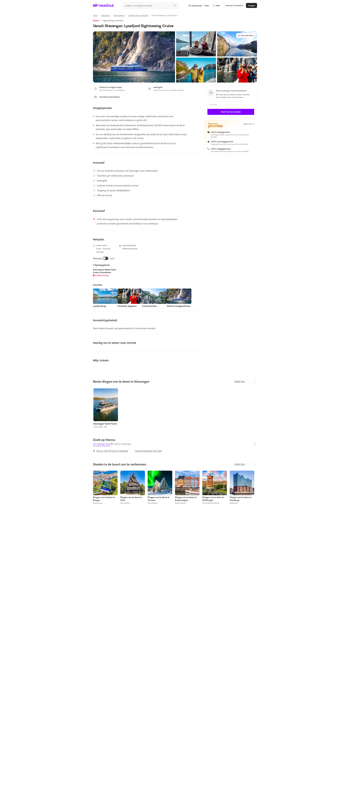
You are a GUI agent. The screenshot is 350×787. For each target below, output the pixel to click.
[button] (134, 57)
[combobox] (150, 5)
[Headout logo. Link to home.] (103, 5)
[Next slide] (255, 381)
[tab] (101, 443)
